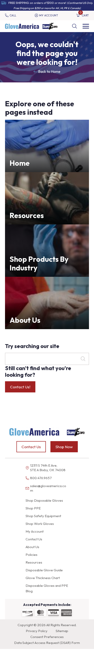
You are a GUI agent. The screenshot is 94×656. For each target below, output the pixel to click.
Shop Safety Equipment (43, 516)
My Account (48, 15)
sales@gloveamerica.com (48, 488)
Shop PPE (33, 508)
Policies (31, 554)
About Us (32, 547)
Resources (34, 562)
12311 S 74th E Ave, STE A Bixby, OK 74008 (47, 467)
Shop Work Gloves (40, 523)
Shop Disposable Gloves (44, 500)
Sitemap (62, 631)
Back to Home (49, 71)
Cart (84, 15)
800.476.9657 (41, 478)
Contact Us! (20, 386)
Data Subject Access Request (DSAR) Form (47, 643)
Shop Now (64, 446)
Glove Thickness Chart (43, 578)
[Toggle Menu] (86, 26)
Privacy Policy (36, 631)
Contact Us (31, 446)
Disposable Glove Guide (44, 570)
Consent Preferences (47, 637)
